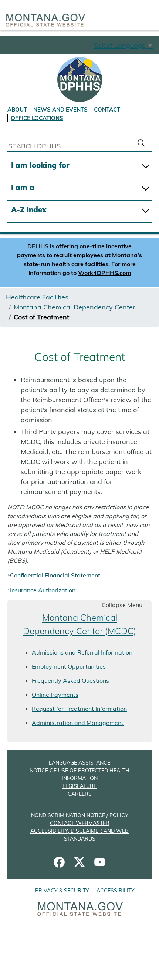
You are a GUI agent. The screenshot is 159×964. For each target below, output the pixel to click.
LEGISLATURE (79, 786)
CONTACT (107, 109)
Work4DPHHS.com (104, 272)
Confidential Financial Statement (55, 575)
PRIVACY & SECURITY (62, 890)
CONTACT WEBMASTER (79, 823)
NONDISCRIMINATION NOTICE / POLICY (79, 815)
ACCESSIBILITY (116, 890)
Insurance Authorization (42, 590)
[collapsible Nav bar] (143, 20)
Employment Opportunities (69, 666)
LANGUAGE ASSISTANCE (79, 762)
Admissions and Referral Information (82, 652)
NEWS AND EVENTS (60, 109)
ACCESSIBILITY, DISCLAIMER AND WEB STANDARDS (79, 835)
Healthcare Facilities (37, 297)
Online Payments (55, 694)
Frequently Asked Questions (70, 680)
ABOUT (17, 109)
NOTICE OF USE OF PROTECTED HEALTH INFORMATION (79, 774)
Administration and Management (78, 722)
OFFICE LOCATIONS (37, 118)
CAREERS (80, 794)
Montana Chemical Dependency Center (74, 307)
